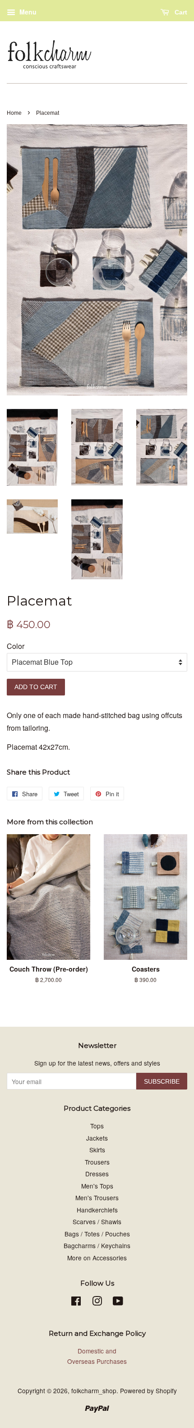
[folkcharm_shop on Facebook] (76, 1302)
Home (14, 113)
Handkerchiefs (97, 1209)
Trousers (97, 1161)
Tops (97, 1125)
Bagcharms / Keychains (97, 1245)
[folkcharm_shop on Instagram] (97, 1302)
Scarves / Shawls (97, 1221)
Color (15, 646)
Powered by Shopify (148, 1390)
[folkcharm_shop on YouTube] (118, 1302)
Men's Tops (97, 1185)
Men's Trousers (97, 1197)
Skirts (97, 1149)
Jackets (97, 1137)
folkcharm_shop (93, 1390)
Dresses (97, 1173)
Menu (27, 11)
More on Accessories (97, 1257)
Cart (180, 12)
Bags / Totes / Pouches (97, 1233)
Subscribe (162, 1081)
